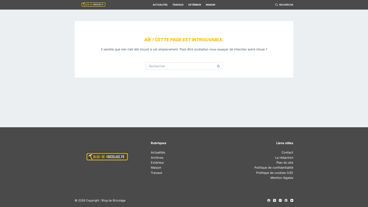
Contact (287, 152)
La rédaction (284, 157)
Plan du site (284, 162)
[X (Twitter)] (274, 200)
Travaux (178, 4)
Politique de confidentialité (273, 167)
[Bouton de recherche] (218, 66)
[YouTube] (291, 200)
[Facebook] (268, 200)
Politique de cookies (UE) (274, 173)
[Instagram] (280, 200)
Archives (157, 157)
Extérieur (194, 4)
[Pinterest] (286, 200)
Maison (210, 4)
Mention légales (281, 178)
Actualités (160, 4)
